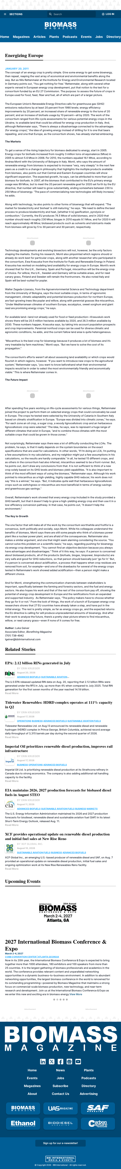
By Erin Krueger (28, 668)
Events (86, 37)
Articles (39, 37)
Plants (54, 37)
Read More (12, 693)
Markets (92, 808)
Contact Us (60, 1094)
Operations (24, 721)
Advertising (89, 1094)
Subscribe (60, 1086)
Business (37, 721)
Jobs (99, 37)
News (60, 1070)
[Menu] (5, 14)
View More (50, 991)
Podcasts (70, 37)
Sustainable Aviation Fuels (84, 721)
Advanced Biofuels (28, 677)
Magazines (21, 37)
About (32, 1094)
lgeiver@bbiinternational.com (22, 639)
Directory (114, 37)
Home (4, 37)
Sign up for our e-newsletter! (60, 1143)
